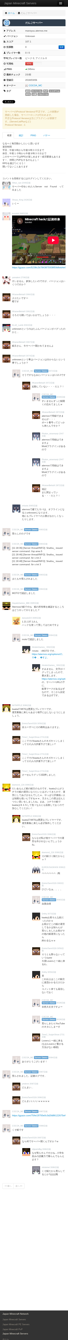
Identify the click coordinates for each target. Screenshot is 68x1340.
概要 (9, 135)
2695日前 (23, 213)
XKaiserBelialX (19, 294)
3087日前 (43, 1072)
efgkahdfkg (37, 1149)
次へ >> (19, 1186)
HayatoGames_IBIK (21, 603)
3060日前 (30, 294)
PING (33, 135)
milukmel (46, 1167)
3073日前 (52, 914)
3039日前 (61, 397)
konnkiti (15, 213)
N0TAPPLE (17, 705)
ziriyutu (25, 506)
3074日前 (30, 356)
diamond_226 (18, 785)
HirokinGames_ (39, 647)
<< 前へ (8, 1186)
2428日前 (28, 200)
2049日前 (26, 183)
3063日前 (28, 325)
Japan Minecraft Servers (20, 3)
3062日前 (30, 311)
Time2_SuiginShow (31, 737)
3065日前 (33, 506)
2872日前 (60, 412)
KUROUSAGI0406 (50, 867)
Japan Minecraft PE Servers (16, 1324)
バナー (46, 135)
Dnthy (44, 914)
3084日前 (43, 589)
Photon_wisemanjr (50, 433)
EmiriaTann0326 (29, 723)
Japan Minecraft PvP (12, 1329)
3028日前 (61, 1003)
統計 (20, 135)
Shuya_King (17, 200)
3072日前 (53, 371)
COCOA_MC (35, 85)
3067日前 (30, 342)
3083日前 (43, 529)
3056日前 (41, 723)
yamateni (16, 277)
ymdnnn (25, 1084)
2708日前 (25, 277)
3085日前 (34, 603)
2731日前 (44, 737)
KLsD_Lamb (17, 325)
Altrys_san (16, 183)
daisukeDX (27, 618)
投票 (61, 47)
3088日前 (43, 1126)
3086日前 (27, 705)
